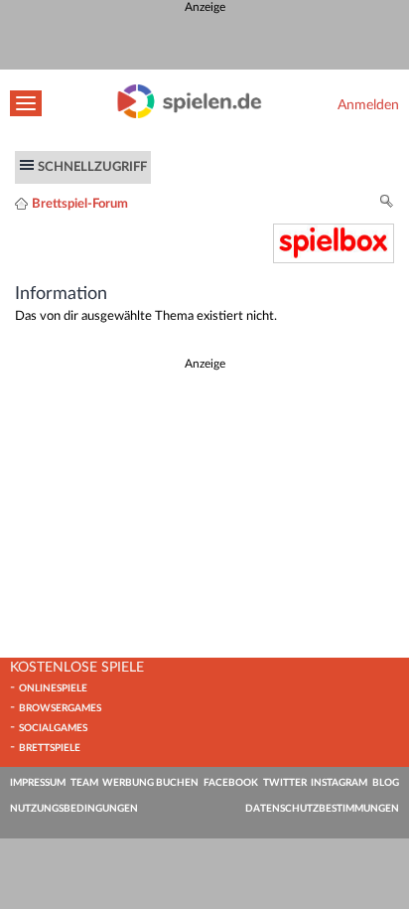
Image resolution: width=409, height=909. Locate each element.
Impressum (38, 783)
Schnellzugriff (92, 167)
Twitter (285, 783)
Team (84, 783)
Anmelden (368, 104)
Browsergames (60, 708)
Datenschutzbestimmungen (322, 809)
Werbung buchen (150, 783)
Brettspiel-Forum (80, 204)
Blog (385, 783)
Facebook (231, 783)
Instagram (339, 783)
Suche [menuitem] (387, 204)
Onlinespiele (53, 688)
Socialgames (53, 728)
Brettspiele (49, 748)
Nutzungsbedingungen (74, 809)
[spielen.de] (189, 114)
